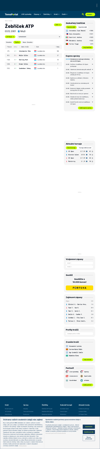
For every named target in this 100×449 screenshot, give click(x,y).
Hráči (56, 14)
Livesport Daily (83, 411)
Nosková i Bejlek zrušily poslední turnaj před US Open (80, 89)
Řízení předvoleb (88, 438)
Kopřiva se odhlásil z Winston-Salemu (79, 79)
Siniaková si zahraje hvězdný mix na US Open (80, 60)
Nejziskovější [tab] (71, 27)
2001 (56, 24)
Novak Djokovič (9, 408)
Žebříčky (46, 14)
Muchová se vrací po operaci (79, 93)
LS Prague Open (83, 414)
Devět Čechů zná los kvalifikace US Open (80, 103)
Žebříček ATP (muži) (47, 408)
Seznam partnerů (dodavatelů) (56, 433)
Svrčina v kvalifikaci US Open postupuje (79, 65)
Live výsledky (74, 371)
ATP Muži (9, 37)
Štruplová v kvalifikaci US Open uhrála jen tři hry (79, 74)
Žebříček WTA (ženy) (47, 411)
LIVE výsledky (26, 14)
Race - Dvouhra (27, 42)
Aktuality (25, 408)
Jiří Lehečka (8, 411)
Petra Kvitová (8, 414)
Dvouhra (8, 42)
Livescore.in (74, 376)
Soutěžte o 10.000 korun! (79, 280)
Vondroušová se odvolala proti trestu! (79, 84)
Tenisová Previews (28, 411)
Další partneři (87, 385)
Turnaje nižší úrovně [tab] (85, 148)
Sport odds (87, 376)
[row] (33, 51)
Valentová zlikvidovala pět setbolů (80, 69)
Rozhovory (26, 414)
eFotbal (86, 380)
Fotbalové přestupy (84, 408)
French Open (63, 411)
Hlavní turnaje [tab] (71, 148)
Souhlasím (88, 426)
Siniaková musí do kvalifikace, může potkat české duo (79, 98)
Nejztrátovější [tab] (83, 27)
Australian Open (64, 408)
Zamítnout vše (89, 432)
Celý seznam (88, 359)
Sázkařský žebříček (47, 414)
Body (58, 47)
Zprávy (86, 371)
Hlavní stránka (8, 20)
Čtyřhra (17, 42)
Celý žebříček (87, 47)
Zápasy (36, 14)
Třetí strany (23, 445)
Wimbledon (63, 414)
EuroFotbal (73, 380)
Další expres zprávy (86, 108)
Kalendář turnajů (66, 405)
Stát (37, 47)
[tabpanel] (79, 39)
